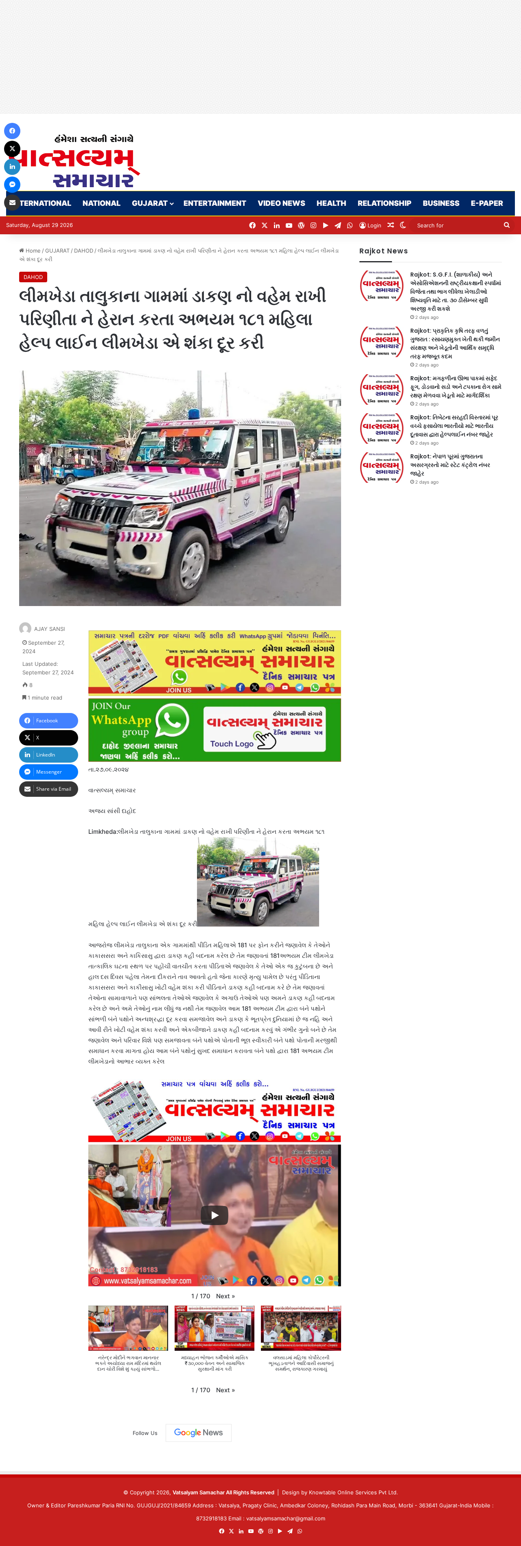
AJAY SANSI (49, 629)
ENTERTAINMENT (215, 203)
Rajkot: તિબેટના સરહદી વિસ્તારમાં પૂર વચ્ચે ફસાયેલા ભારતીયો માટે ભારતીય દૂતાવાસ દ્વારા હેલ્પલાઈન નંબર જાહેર (454, 425)
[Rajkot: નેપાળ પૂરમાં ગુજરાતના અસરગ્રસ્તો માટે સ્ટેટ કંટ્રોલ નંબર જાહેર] (381, 467)
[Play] (214, 1215)
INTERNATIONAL (41, 203)
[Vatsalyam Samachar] (74, 161)
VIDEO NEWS (281, 203)
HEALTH (331, 203)
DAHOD (83, 250)
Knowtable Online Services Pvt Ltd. (353, 1492)
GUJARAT (150, 203)
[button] (225, 1296)
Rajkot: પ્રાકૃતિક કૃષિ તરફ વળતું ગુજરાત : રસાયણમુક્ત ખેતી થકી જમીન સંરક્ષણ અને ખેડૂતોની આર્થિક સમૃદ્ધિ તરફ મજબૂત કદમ (455, 343)
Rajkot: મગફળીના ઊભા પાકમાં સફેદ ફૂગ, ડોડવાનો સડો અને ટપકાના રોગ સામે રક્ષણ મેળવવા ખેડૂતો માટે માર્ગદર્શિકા (455, 386)
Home (32, 250)
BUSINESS (441, 203)
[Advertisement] (244, 57)
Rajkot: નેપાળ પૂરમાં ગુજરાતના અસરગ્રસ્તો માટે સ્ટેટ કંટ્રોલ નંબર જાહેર (450, 465)
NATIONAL (101, 203)
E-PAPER (487, 203)
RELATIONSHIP (385, 203)
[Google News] (199, 1433)
